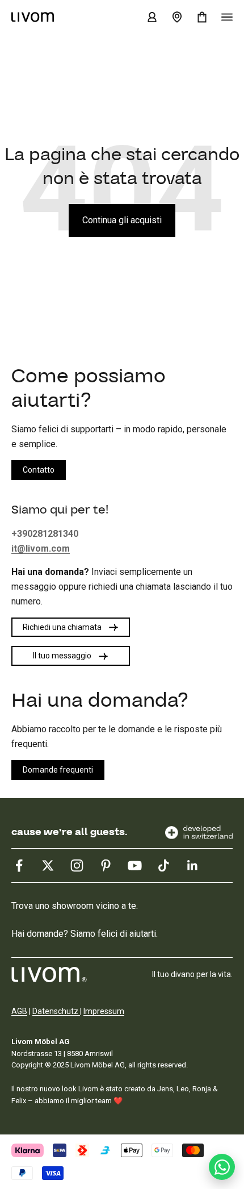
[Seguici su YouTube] (134, 865)
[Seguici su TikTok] (163, 865)
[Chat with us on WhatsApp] (222, 1167)
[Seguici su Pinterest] (105, 865)
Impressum (103, 1011)
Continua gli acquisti (122, 220)
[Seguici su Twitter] (48, 865)
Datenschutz (56, 1011)
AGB (19, 1011)
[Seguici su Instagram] (77, 865)
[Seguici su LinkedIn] (192, 865)
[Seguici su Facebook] (19, 865)
